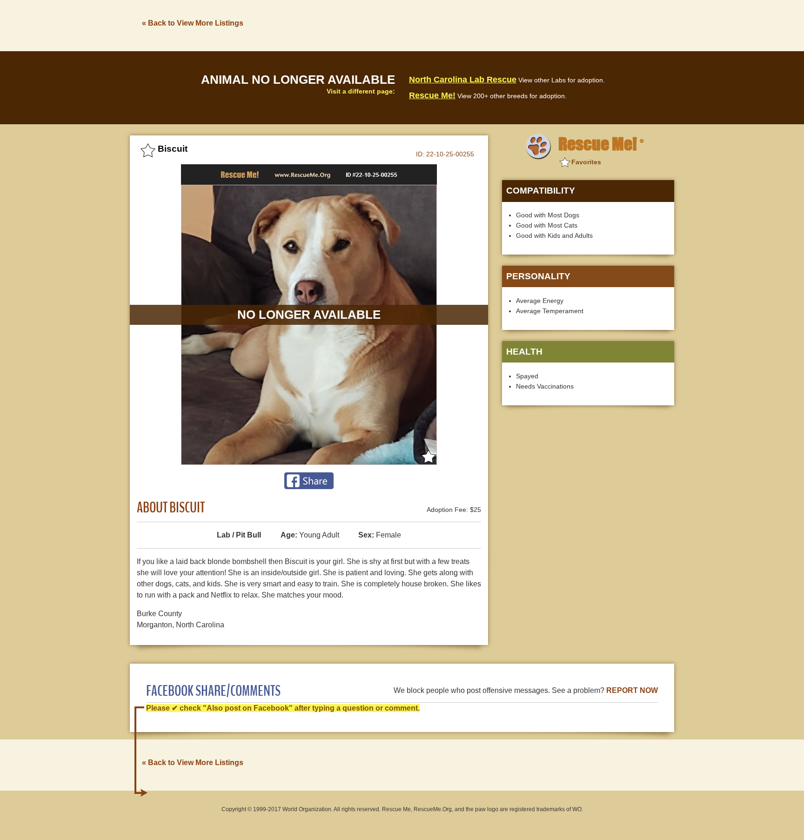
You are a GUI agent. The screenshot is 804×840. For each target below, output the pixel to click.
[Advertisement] (504, 25)
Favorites (586, 162)
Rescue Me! (432, 95)
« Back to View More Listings (192, 23)
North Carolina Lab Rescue (462, 79)
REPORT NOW (632, 690)
